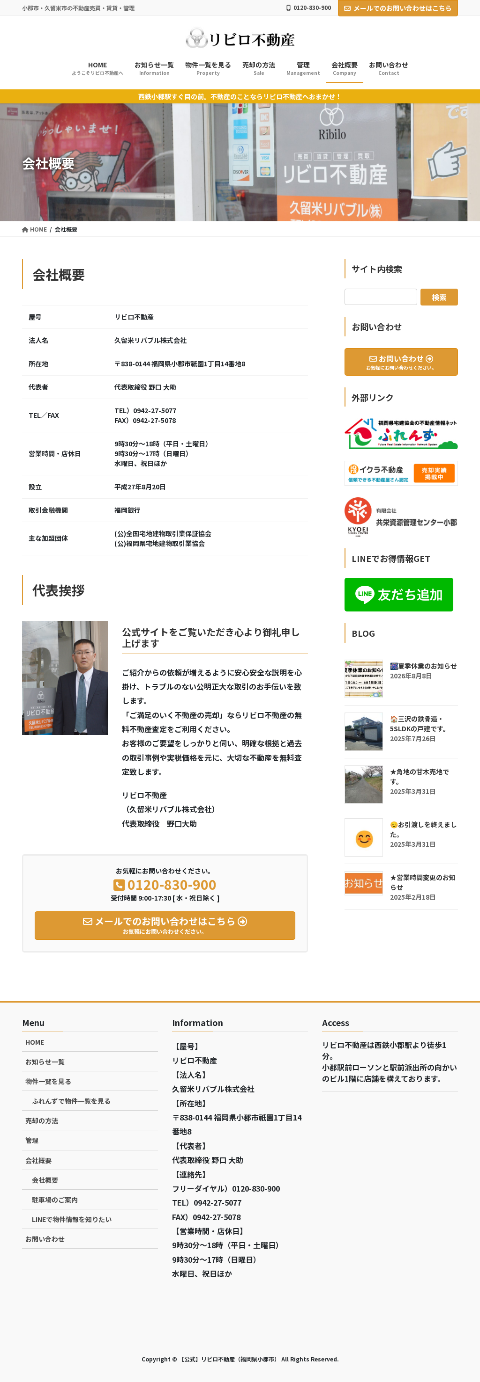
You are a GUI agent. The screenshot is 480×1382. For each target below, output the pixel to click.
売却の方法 (41, 1120)
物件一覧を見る (48, 1081)
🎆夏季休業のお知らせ (423, 665)
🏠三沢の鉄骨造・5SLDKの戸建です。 (420, 723)
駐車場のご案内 (55, 1199)
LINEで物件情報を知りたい (72, 1219)
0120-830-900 (312, 7)
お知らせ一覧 (45, 1061)
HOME (34, 1042)
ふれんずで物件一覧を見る (71, 1101)
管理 (31, 1140)
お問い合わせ (45, 1239)
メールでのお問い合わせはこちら (402, 8)
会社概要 (38, 1160)
